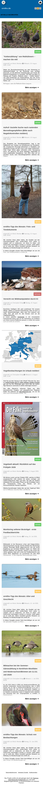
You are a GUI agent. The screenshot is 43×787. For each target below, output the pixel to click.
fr (35, 8)
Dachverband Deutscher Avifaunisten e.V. (23, 779)
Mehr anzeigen (31, 87)
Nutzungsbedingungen (11, 772)
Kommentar (21, 317)
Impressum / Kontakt (23, 772)
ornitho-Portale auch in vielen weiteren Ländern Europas (22, 382)
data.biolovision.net (25, 391)
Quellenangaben (33, 772)
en (40, 8)
